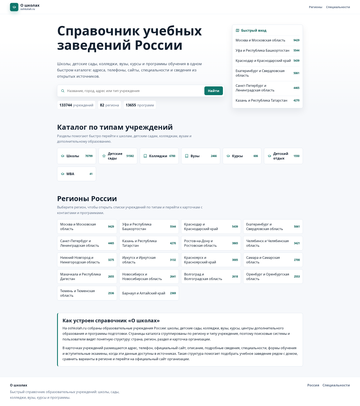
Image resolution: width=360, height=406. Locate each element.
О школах (18, 385)
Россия (313, 385)
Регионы (315, 7)
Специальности (338, 7)
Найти (213, 90)
